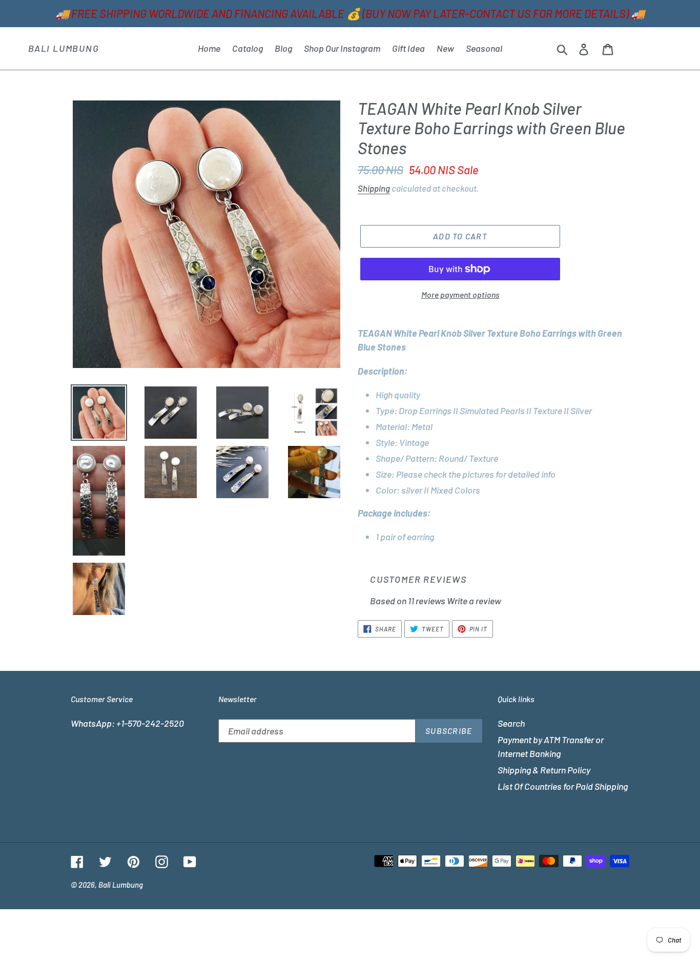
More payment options (460, 294)
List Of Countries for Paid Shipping (563, 786)
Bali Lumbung (63, 48)
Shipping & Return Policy (544, 769)
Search (511, 723)
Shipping (374, 188)
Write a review (474, 600)
